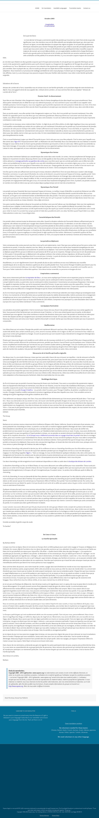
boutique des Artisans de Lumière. (80, 461)
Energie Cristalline (27, 390)
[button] (93, 8)
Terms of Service (44, 815)
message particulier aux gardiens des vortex (29, 161)
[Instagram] (71, 715)
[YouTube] (76, 715)
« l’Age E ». (28, 453)
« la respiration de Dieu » (33, 277)
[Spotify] (78, 715)
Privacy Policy (55, 815)
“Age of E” (17, 142)
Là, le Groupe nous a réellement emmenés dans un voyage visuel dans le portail (53, 435)
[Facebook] (68, 715)
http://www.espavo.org (16, 686)
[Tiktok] (73, 715)
